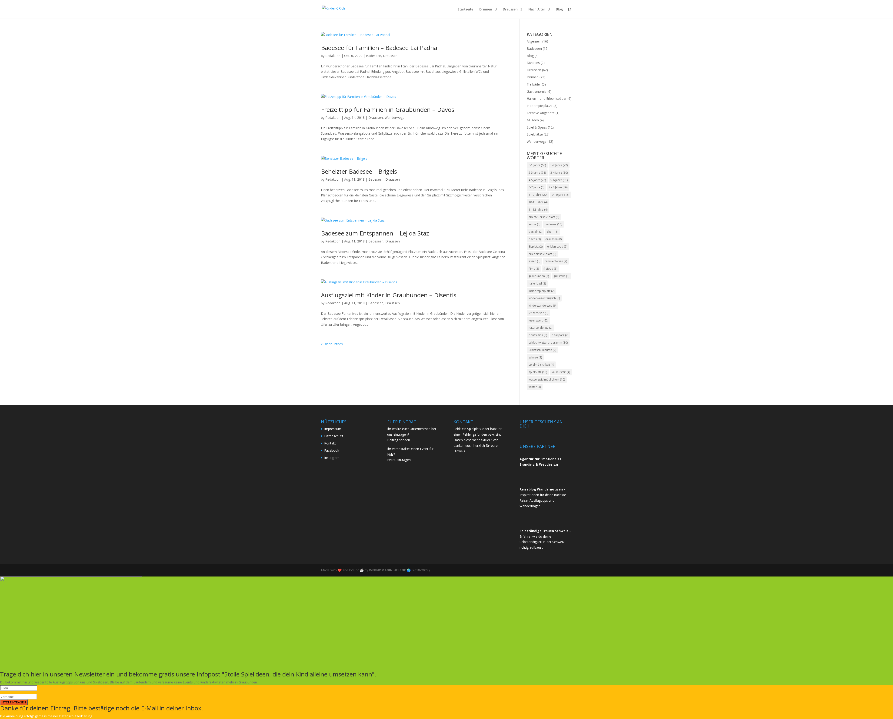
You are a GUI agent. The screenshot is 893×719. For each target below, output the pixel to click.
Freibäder (534, 84)
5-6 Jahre (559, 180)
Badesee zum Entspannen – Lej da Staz (375, 233)
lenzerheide (538, 313)
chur (552, 232)
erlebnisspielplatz (542, 254)
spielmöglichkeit (541, 365)
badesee (553, 224)
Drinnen (485, 9)
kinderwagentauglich (544, 298)
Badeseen (373, 55)
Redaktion (332, 55)
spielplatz (538, 372)
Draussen (510, 9)
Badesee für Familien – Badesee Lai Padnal (380, 47)
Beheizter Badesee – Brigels (359, 171)
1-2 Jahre (559, 165)
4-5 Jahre (537, 180)
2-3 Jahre (537, 173)
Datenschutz (333, 436)
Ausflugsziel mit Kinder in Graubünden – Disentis (388, 295)
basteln (535, 232)
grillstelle (561, 276)
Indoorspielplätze (540, 105)
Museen (533, 120)
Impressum (332, 429)
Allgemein (534, 41)
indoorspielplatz (541, 291)
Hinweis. (459, 451)
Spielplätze (535, 134)
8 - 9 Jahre (538, 195)
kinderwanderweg (542, 306)
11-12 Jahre (538, 210)
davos (535, 239)
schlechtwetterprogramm (548, 343)
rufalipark (560, 335)
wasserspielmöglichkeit (547, 379)
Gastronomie (536, 91)
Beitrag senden (398, 440)
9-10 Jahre (560, 195)
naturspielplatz (540, 328)
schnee (535, 357)
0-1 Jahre (537, 165)
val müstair (561, 372)
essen (534, 261)
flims (534, 269)
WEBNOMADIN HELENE (387, 570)
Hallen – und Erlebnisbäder (546, 98)
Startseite (465, 9)
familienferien (556, 261)
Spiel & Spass (537, 127)
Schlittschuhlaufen (542, 350)
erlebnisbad (557, 247)
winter (535, 387)
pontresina (538, 335)
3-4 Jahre (559, 173)
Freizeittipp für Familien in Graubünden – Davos (387, 109)
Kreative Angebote (541, 113)
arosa (534, 224)
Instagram (332, 457)
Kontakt (330, 443)
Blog (559, 9)
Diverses (533, 62)
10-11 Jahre (538, 202)
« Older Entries (332, 344)
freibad (550, 269)
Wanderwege (394, 117)
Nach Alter (536, 9)
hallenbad (537, 283)
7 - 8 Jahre (558, 187)
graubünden (539, 276)
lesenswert (538, 320)
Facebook (331, 450)
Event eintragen (399, 459)
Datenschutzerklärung (75, 716)
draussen (553, 239)
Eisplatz (536, 247)
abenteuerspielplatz (544, 217)
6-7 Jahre (536, 187)
